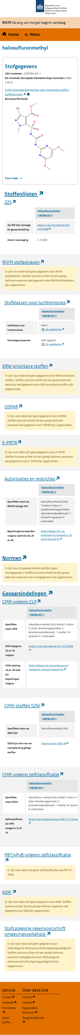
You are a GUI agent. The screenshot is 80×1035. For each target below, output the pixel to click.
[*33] (28, 94)
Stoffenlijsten (24, 194)
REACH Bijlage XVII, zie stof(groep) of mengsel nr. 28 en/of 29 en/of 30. (56, 535)
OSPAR (13, 406)
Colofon (30, 997)
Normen (14, 558)
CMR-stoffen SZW (24, 705)
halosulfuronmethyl (49, 211)
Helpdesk (10, 1002)
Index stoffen (6, 1020)
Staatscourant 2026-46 (55, 743)
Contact (10, 997)
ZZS (10, 202)
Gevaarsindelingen (27, 593)
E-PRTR (12, 442)
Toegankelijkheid (30, 1020)
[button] (32, 34)
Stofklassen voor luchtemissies (37, 302)
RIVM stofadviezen (23, 262)
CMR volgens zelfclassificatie (33, 774)
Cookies (30, 1002)
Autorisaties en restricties (32, 478)
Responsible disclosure (30, 1010)
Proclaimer (10, 1010)
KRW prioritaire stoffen (27, 366)
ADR (9, 892)
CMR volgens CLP (21, 601)
